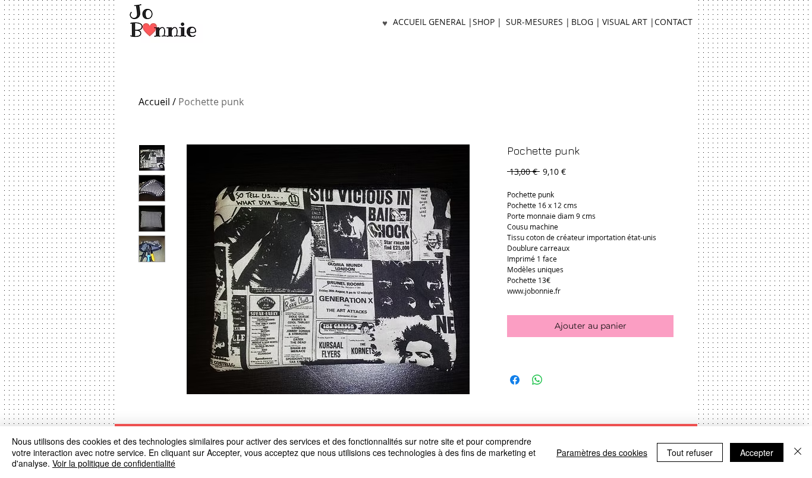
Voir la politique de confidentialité (113, 463)
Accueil (154, 101)
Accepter (756, 452)
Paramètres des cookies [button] (601, 452)
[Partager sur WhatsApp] (537, 380)
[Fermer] (798, 452)
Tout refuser (690, 452)
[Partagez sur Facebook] (515, 380)
